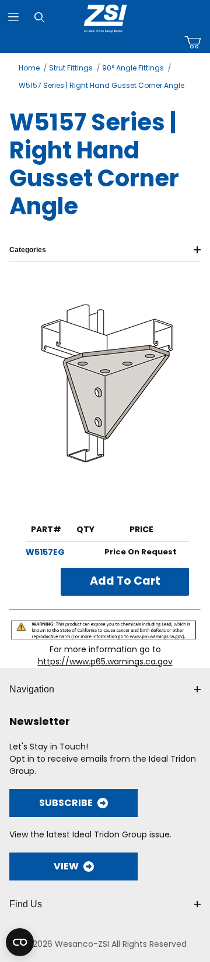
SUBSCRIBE (66, 802)
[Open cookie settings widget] (20, 942)
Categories (27, 250)
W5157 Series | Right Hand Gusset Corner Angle (101, 85)
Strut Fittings (71, 68)
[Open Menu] (13, 17)
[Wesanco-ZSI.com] (105, 16)
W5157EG (45, 552)
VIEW (66, 866)
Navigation (31, 689)
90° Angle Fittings (133, 68)
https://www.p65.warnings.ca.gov (105, 661)
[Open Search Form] (39, 17)
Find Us (25, 904)
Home (29, 68)
